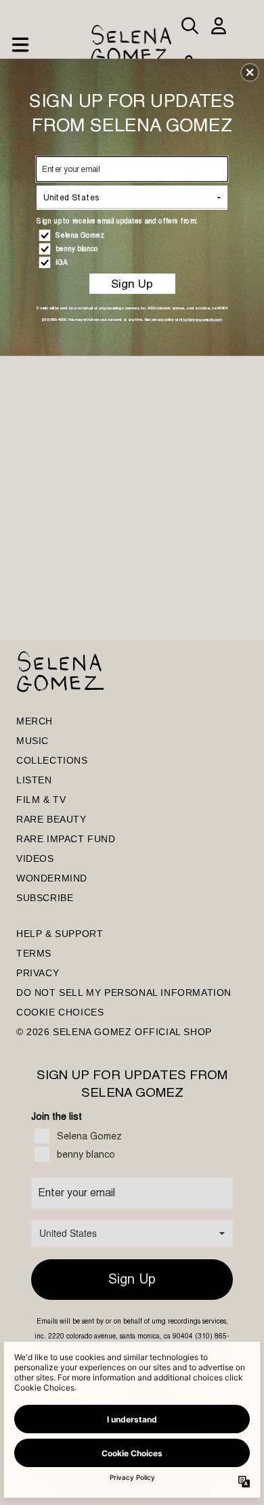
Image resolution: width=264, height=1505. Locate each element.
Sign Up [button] (132, 283)
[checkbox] (133, 235)
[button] (250, 72)
